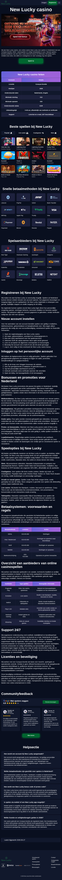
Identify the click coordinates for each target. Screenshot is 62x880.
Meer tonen (31, 735)
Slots (52, 133)
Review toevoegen (50, 702)
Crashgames (37, 133)
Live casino (22, 133)
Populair (7, 133)
